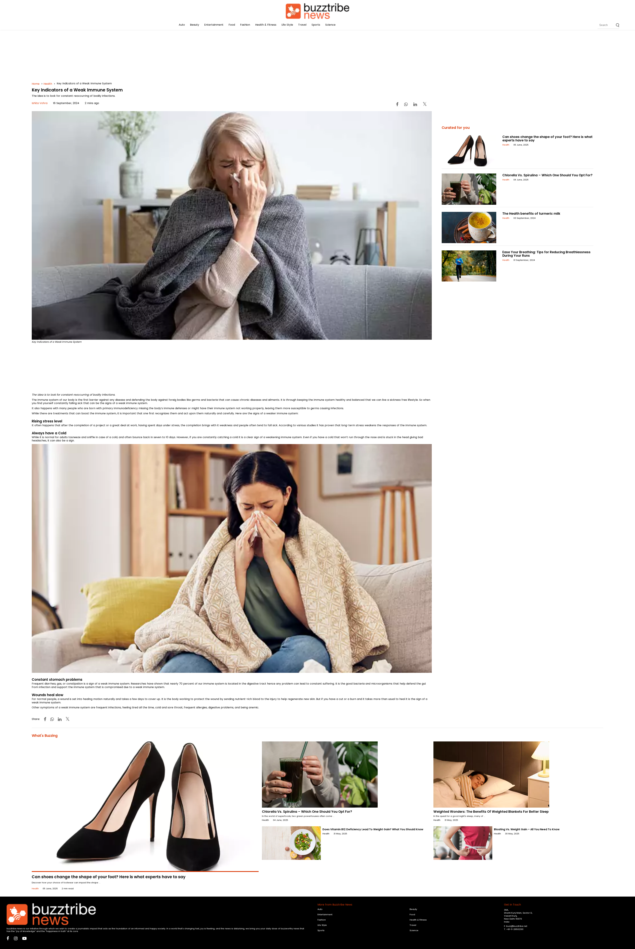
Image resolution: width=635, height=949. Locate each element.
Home (36, 84)
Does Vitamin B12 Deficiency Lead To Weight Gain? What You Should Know (372, 829)
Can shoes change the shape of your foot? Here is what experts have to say (547, 139)
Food (232, 25)
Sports (316, 25)
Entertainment (213, 25)
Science (330, 25)
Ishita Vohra (39, 103)
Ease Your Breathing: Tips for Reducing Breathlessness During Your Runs (546, 254)
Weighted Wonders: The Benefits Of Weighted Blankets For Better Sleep (491, 811)
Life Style (287, 25)
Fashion (245, 25)
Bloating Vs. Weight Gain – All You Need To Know (527, 829)
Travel (302, 25)
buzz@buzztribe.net (516, 926)
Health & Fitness (265, 25)
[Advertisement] (131, 49)
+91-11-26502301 (514, 929)
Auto (182, 25)
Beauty (194, 25)
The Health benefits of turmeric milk (531, 213)
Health (47, 84)
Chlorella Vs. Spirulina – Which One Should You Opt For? (547, 175)
